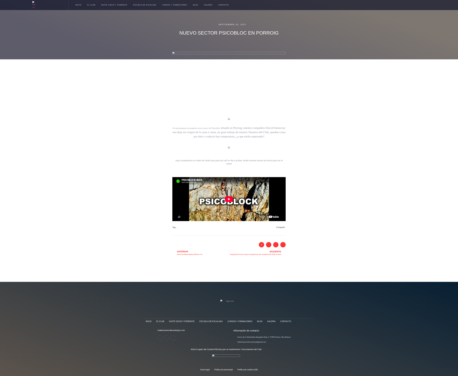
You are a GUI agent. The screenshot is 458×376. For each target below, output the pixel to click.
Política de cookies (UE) (247, 370)
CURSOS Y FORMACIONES (174, 5)
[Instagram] (166, 337)
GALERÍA (208, 5)
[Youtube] (173, 337)
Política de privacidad (223, 370)
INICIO (78, 5)
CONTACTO (223, 5)
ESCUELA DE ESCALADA (144, 5)
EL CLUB (91, 5)
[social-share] (261, 244)
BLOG (195, 5)
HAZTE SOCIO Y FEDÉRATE (114, 5)
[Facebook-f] (159, 337)
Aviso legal (205, 370)
